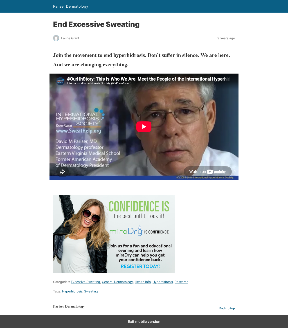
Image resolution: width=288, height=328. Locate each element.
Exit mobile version (144, 321)
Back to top (227, 308)
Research (181, 282)
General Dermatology (117, 282)
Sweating (91, 291)
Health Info (143, 282)
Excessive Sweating (85, 282)
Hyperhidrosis (163, 282)
